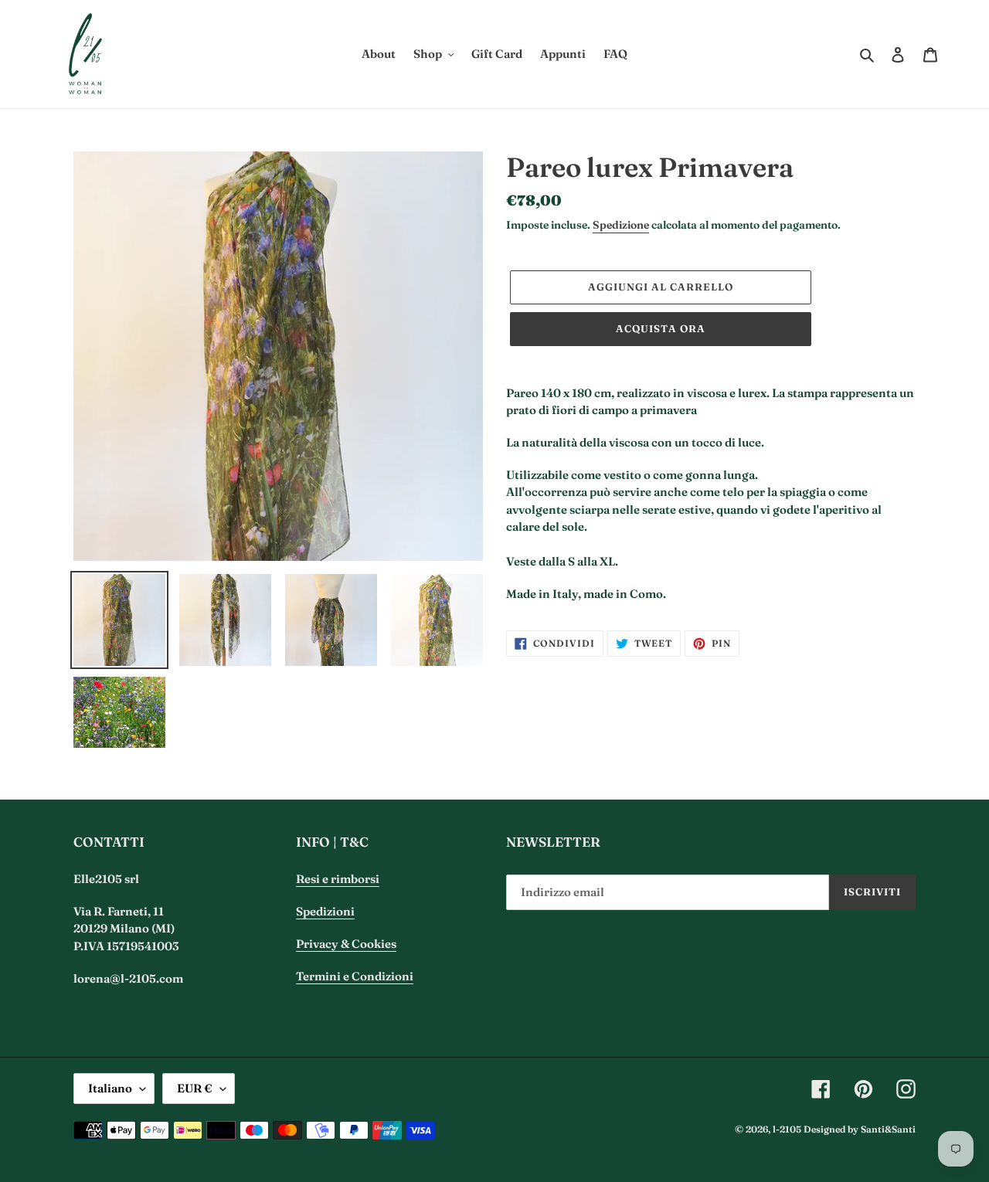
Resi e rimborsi (337, 878)
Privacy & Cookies (346, 943)
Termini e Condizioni (354, 976)
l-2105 (787, 1129)
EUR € (194, 1088)
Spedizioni (325, 911)
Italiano (110, 1088)
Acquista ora (660, 328)
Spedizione (621, 225)
